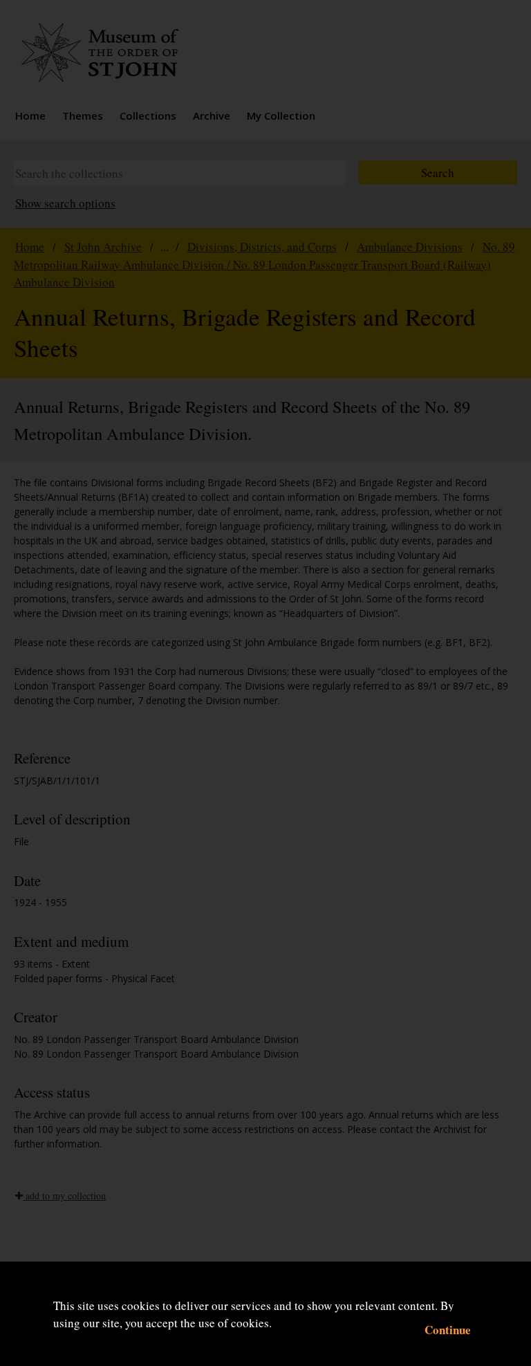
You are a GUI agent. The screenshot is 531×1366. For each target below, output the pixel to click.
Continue (448, 1329)
